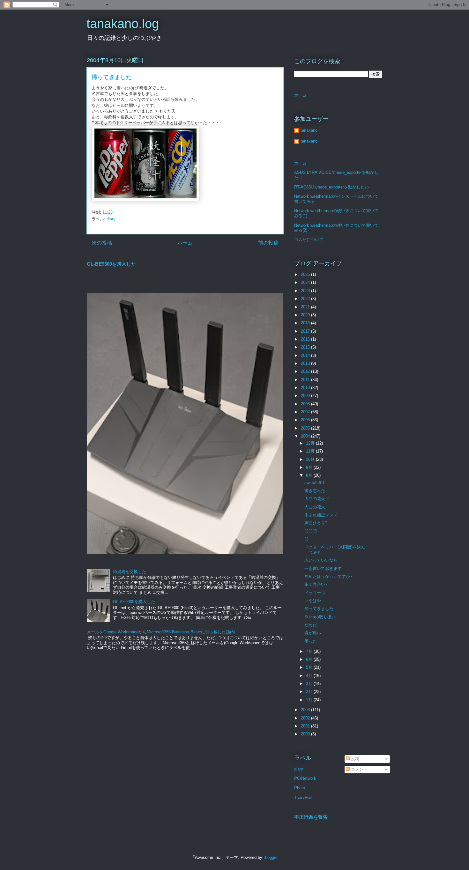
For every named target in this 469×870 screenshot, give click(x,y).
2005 (306, 428)
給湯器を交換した (129, 571)
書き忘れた (314, 490)
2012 (306, 371)
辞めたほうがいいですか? (328, 576)
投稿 (354, 758)
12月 (311, 443)
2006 (306, 419)
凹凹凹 (310, 531)
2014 (306, 355)
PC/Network (305, 778)
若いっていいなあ (321, 560)
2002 (306, 718)
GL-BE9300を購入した (111, 264)
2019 (306, 323)
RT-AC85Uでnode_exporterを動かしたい (331, 187)
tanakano (309, 130)
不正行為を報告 (311, 817)
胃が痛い (312, 632)
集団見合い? (315, 584)
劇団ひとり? (315, 522)
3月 (310, 683)
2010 (306, 387)
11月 (311, 451)
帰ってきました (318, 608)
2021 (306, 307)
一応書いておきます (323, 568)
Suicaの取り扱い (320, 617)
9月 (310, 467)
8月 (310, 475)
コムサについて (308, 239)
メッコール (314, 592)
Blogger (270, 857)
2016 (306, 339)
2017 (306, 331)
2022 (306, 298)
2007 (306, 411)
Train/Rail (303, 797)
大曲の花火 (314, 507)
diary (111, 219)
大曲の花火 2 (316, 498)
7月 (310, 651)
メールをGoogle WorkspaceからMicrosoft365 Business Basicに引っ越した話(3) (161, 632)
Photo (299, 787)
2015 (306, 347)
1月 (310, 699)
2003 (306, 709)
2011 (306, 379)
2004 (306, 436)
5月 (310, 667)
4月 (310, 675)
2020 (306, 315)
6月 (310, 659)
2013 (306, 363)
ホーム (185, 243)
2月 (310, 691)
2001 (306, 726)
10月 (311, 459)
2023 (306, 290)
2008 (306, 404)
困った (310, 641)
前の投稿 (268, 243)
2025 (306, 274)
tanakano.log (122, 24)
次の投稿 (102, 243)
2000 (306, 734)
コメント (359, 769)
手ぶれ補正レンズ (321, 514)
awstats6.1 (314, 482)
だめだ (310, 625)
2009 (306, 395)
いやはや (312, 600)
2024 (306, 282)
